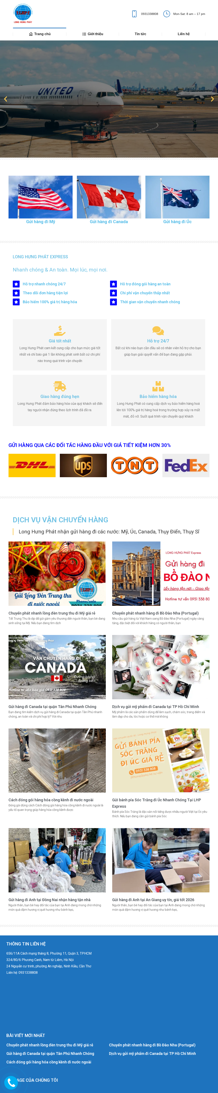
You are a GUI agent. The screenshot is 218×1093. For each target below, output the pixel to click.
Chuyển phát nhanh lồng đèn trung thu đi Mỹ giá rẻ (52, 613)
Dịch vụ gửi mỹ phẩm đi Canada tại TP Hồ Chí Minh (155, 706)
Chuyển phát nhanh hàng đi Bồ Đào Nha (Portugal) (155, 613)
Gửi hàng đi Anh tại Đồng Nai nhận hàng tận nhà (49, 900)
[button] (5, 99)
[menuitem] (39, 34)
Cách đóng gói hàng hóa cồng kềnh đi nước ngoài (51, 800)
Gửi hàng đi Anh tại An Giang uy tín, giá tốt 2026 (153, 900)
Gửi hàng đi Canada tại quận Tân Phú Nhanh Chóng (52, 706)
